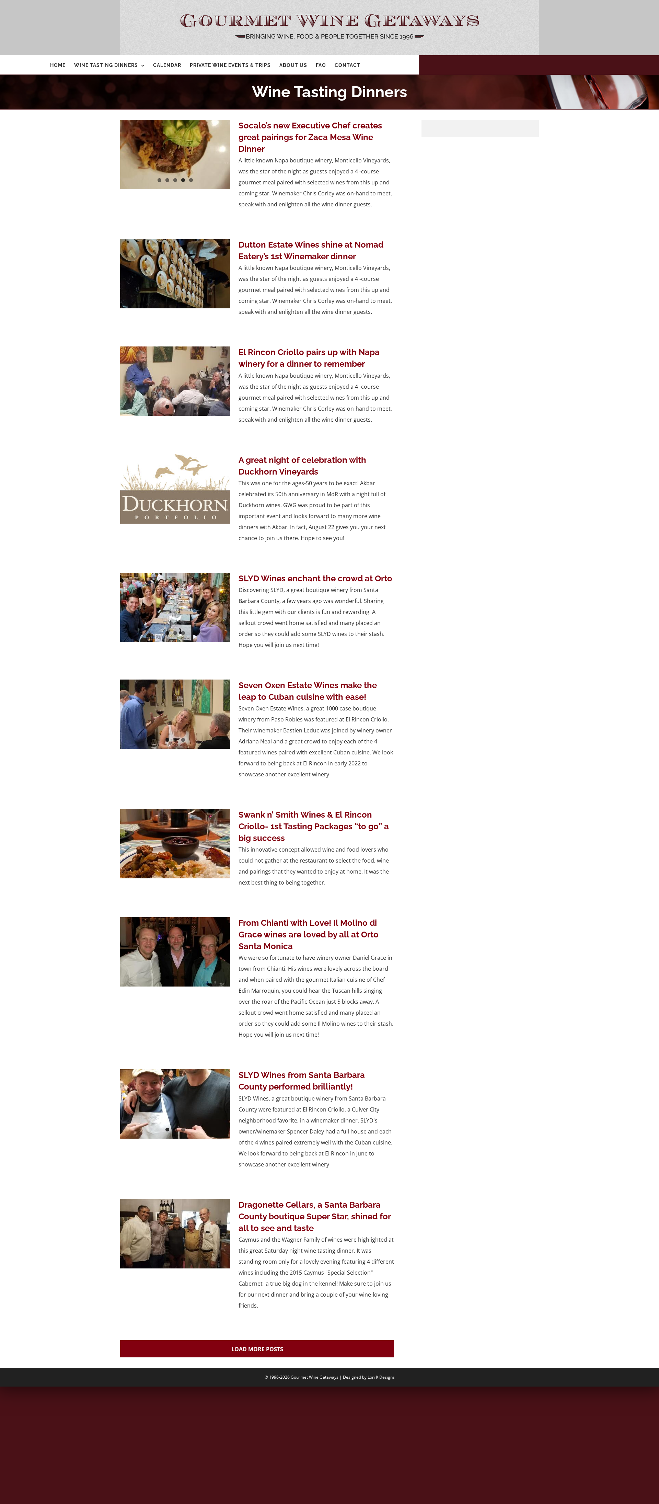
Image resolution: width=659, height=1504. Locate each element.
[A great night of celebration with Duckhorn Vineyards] (175, 489)
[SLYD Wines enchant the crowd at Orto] (175, 607)
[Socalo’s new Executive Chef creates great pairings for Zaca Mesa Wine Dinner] (175, 154)
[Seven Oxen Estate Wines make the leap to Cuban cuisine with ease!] (175, 714)
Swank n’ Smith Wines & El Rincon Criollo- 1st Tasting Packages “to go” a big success (314, 826)
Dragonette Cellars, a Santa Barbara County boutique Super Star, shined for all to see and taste (315, 1216)
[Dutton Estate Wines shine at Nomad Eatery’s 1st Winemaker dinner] (175, 273)
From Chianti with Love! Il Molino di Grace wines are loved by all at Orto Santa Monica (309, 934)
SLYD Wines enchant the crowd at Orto (315, 578)
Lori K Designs (381, 1377)
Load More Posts (257, 1349)
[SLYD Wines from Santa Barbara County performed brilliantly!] (175, 1104)
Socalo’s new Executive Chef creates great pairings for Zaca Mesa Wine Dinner (310, 137)
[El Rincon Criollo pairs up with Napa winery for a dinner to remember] (175, 381)
